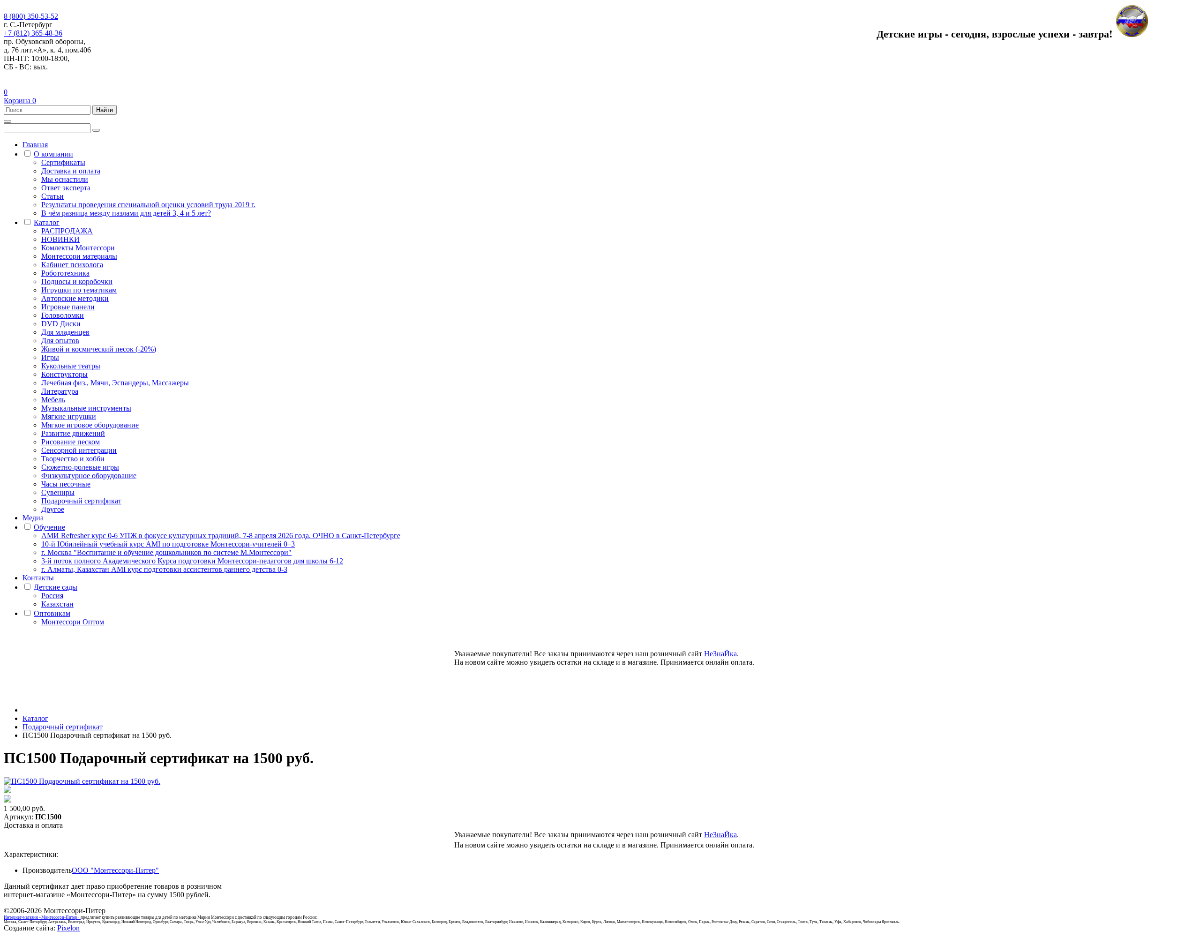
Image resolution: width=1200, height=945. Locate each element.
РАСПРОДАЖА (67, 231)
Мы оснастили (64, 179)
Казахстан (57, 604)
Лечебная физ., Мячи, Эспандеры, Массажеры (115, 383)
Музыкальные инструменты (86, 408)
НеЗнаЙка (720, 654)
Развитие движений (73, 433)
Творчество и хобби (73, 459)
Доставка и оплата (70, 171)
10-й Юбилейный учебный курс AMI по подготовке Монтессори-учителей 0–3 (168, 544)
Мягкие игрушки (68, 416)
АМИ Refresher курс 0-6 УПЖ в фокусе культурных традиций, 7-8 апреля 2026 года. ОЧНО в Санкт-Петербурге (220, 536)
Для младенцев (65, 332)
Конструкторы (64, 374)
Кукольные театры (70, 366)
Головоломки (62, 315)
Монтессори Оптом (72, 622)
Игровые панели (68, 307)
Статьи (52, 196)
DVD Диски (61, 324)
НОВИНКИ (60, 239)
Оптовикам (52, 613)
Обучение (49, 527)
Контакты (38, 578)
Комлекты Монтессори (78, 248)
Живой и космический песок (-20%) (98, 349)
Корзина (20, 101)
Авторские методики (75, 298)
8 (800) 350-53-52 (31, 16)
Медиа (33, 518)
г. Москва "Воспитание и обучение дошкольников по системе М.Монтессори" (166, 552)
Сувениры (58, 492)
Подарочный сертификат (81, 501)
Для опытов (60, 341)
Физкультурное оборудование (88, 476)
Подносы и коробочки (76, 281)
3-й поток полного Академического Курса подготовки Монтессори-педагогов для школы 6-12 (192, 561)
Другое (52, 509)
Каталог (47, 222)
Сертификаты (63, 162)
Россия (52, 596)
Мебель (53, 400)
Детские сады (55, 587)
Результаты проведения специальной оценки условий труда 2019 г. (148, 205)
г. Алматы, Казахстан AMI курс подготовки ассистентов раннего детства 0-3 (164, 569)
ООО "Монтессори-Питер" (115, 870)
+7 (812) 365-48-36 (33, 33)
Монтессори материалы (79, 256)
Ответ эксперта (65, 188)
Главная (35, 145)
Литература (59, 391)
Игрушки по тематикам (79, 290)
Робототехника (65, 273)
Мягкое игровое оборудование (90, 425)
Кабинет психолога (72, 265)
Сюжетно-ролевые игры (80, 467)
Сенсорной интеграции (79, 450)
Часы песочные (65, 484)
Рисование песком (70, 442)
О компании (53, 154)
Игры (50, 357)
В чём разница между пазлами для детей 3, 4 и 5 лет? (126, 213)
